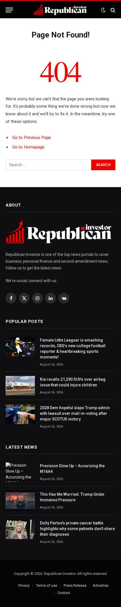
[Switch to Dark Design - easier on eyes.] (103, 10)
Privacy (24, 585)
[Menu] (9, 10)
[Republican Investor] (60, 10)
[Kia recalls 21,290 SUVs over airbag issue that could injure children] (20, 385)
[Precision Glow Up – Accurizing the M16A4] (20, 472)
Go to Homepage (28, 147)
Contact (63, 593)
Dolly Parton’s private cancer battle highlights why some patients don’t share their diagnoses (77, 529)
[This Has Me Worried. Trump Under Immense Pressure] (20, 500)
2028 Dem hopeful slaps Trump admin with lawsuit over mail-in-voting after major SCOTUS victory (75, 413)
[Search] (112, 10)
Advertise (100, 585)
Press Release (75, 585)
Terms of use (46, 585)
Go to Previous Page (31, 137)
